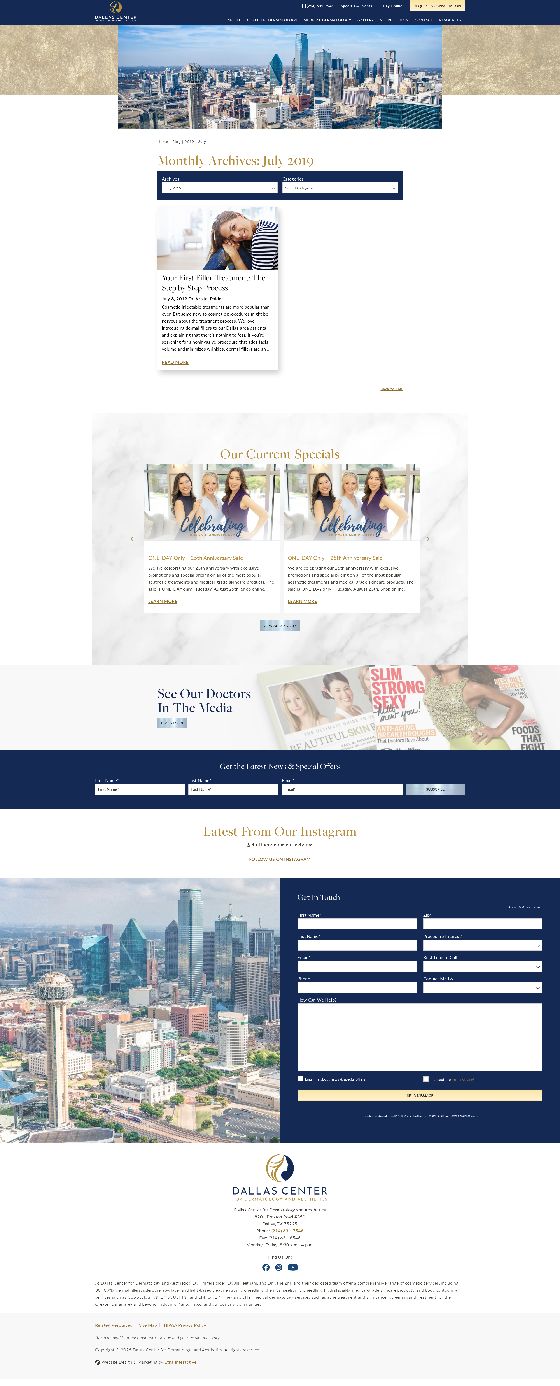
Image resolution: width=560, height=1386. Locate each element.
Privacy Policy (435, 1116)
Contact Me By (438, 978)
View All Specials (280, 625)
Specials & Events (356, 5)
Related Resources (113, 1325)
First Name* (107, 780)
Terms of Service (460, 1116)
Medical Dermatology (327, 20)
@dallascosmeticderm (280, 845)
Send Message (420, 1095)
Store (386, 20)
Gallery (365, 20)
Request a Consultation (437, 5)
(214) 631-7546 (287, 1231)
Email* (288, 780)
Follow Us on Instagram (280, 859)
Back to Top (391, 388)
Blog (403, 20)
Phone (304, 978)
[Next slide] (427, 538)
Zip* (427, 915)
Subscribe (435, 789)
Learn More (172, 722)
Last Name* (200, 780)
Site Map (148, 1325)
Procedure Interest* (443, 936)
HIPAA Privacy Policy (185, 1325)
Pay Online (392, 5)
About (234, 20)
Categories (293, 179)
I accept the (441, 1079)
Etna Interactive (180, 1362)
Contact (424, 20)
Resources (450, 20)
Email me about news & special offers (335, 1079)
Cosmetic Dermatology (272, 20)
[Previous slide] (132, 538)
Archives (170, 179)
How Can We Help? (317, 1000)
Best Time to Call (440, 957)
